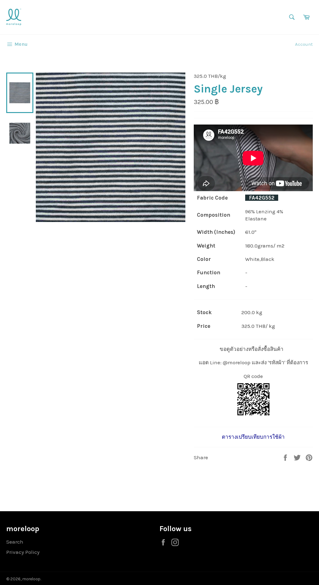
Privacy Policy (23, 552)
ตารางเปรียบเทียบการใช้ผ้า (253, 437)
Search (14, 542)
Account (304, 44)
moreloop (31, 579)
